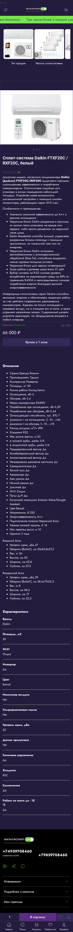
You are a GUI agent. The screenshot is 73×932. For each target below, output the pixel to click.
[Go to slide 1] (33, 149)
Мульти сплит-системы (49, 63)
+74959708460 (17, 851)
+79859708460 (52, 855)
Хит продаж (18, 63)
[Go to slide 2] (36, 149)
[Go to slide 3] (39, 149)
